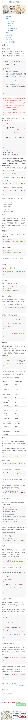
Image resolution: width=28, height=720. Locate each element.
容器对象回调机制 (11, 42)
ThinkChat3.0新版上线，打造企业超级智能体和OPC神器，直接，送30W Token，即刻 (19, 714)
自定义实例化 (9, 39)
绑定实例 (10, 25)
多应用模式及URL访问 (11, 683)
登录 (6, 702)
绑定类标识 (11, 21)
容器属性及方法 (22, 685)
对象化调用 (9, 35)
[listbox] (25, 2)
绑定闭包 (10, 23)
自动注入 (8, 37)
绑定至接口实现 (12, 28)
